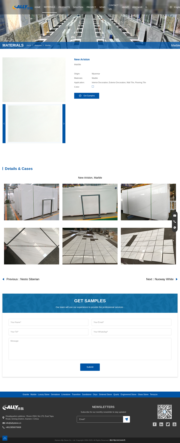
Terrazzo (153, 394)
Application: (79, 82)
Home (38, 7)
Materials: (78, 78)
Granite (26, 394)
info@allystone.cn (13, 423)
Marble (48, 45)
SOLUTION (78, 7)
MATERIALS (49, 7)
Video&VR (137, 7)
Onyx (95, 394)
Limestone (65, 394)
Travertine (76, 394)
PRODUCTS (64, 7)
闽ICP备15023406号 (117, 440)
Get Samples (89, 96)
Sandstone (86, 394)
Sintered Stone (105, 394)
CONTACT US (113, 7)
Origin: (77, 74)
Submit (90, 367)
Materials (38, 45)
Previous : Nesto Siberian (22, 279)
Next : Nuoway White (160, 279)
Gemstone (55, 394)
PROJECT (91, 7)
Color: (76, 87)
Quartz (116, 394)
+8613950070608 (13, 427)
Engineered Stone (128, 394)
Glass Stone (143, 394)
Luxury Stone (43, 394)
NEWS (102, 7)
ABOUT (125, 7)
